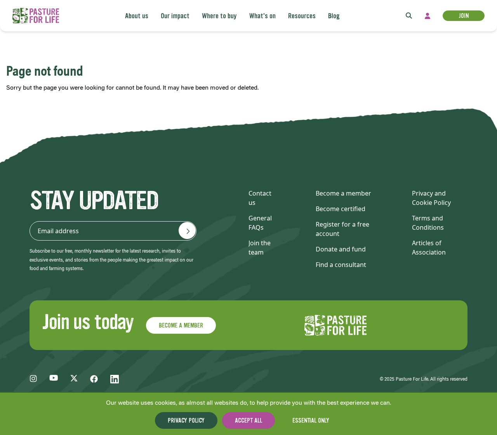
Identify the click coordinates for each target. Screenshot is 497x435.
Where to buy (219, 16)
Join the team (259, 247)
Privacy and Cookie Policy (431, 198)
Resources (302, 16)
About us (136, 16)
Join (464, 16)
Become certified (340, 209)
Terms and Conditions (428, 223)
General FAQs (260, 223)
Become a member (343, 193)
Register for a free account (342, 229)
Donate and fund (341, 249)
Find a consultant (341, 264)
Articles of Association (429, 247)
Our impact (175, 16)
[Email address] (187, 230)
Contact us (259, 198)
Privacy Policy (186, 420)
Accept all (248, 420)
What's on (262, 16)
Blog (334, 16)
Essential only (310, 420)
